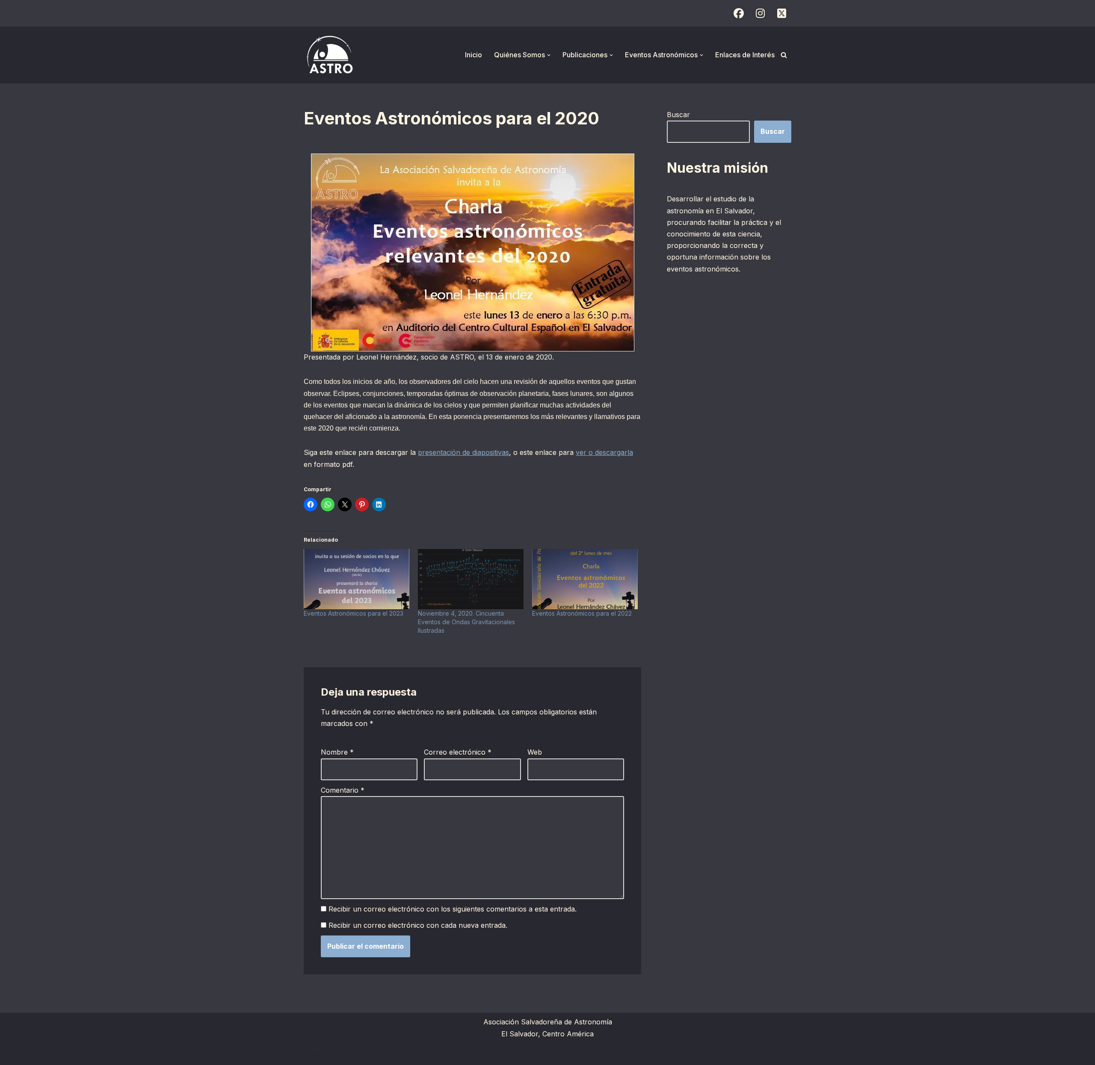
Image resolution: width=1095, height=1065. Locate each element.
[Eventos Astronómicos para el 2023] (356, 579)
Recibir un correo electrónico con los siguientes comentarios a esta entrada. (452, 909)
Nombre (337, 752)
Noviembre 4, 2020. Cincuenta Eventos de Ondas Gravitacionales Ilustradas (466, 622)
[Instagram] (760, 13)
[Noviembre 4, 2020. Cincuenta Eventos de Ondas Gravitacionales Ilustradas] (471, 579)
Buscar (678, 114)
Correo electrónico (457, 752)
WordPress (408, 1054)
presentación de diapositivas (463, 452)
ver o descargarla (604, 452)
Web (534, 752)
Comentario (342, 790)
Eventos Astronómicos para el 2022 (582, 613)
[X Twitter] (781, 13)
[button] (548, 55)
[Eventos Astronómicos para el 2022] (585, 579)
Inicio (473, 54)
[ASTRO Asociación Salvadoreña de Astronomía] (329, 55)
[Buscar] (784, 55)
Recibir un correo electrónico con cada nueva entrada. (417, 925)
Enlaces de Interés (745, 54)
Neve (312, 1054)
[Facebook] (738, 13)
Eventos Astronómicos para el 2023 (353, 613)
